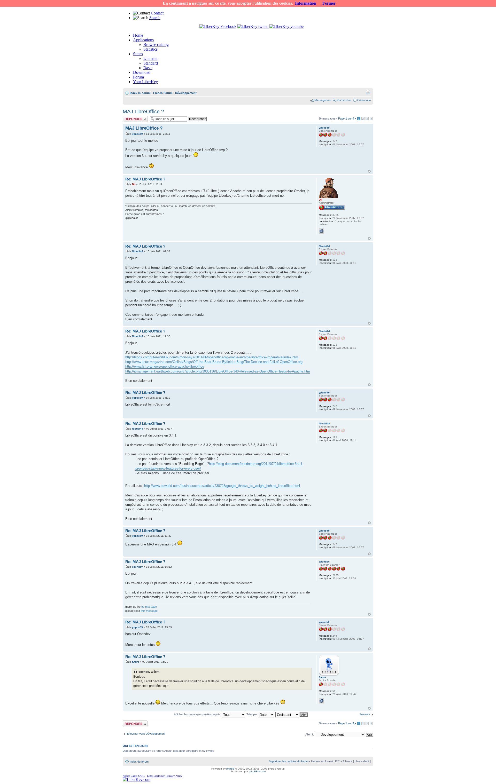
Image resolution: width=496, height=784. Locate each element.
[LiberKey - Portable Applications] (136, 779)
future (135, 661)
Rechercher (344, 100)
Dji (133, 184)
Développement (186, 92)
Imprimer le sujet (368, 92)
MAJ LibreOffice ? (143, 111)
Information (305, 3)
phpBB (230, 768)
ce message (149, 606)
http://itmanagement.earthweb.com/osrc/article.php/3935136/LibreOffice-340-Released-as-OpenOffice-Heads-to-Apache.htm (217, 371)
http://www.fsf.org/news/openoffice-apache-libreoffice (164, 366)
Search (154, 17)
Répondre (129, 117)
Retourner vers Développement (145, 733)
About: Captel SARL (134, 775)
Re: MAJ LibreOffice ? (145, 179)
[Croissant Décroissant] (291, 714)
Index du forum (140, 92)
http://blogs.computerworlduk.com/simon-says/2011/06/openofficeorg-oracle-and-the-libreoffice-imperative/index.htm (211, 357)
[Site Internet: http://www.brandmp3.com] (321, 700)
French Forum (163, 92)
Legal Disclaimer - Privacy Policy (164, 775)
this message (149, 610)
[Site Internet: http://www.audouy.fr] (321, 231)
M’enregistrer (322, 100)
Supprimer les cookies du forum (288, 761)
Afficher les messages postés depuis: (198, 714)
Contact (157, 13)
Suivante (364, 714)
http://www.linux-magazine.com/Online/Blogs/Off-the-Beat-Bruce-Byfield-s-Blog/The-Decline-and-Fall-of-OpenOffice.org (214, 362)
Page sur (346, 118)
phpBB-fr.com (258, 771)
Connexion (364, 100)
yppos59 (137, 133)
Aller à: (309, 734)
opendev (137, 566)
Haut (369, 171)
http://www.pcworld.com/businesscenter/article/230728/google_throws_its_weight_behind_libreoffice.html (222, 486)
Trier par (252, 714)
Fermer (329, 3)
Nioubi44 (137, 251)
